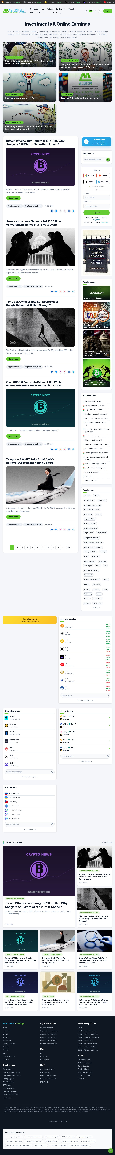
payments (96, 584)
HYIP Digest (7, 1085)
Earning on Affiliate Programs (88, 1037)
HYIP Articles (44, 1082)
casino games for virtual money (97, 453)
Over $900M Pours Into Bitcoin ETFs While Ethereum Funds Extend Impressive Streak (34, 383)
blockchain (101, 500)
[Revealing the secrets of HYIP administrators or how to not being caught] (29, 118)
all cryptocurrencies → (85, 700)
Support (5, 1050)
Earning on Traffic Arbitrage (88, 1034)
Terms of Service (9, 1044)
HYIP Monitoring (8, 1082)
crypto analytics (89, 519)
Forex (46, 13)
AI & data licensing (84, 1063)
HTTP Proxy (13, 806)
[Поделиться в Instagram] (60, 211)
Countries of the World (11, 1094)
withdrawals (98, 603)
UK (94, 11)
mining (105, 579)
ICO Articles (44, 1060)
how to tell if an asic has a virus (96, 418)
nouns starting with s (92, 472)
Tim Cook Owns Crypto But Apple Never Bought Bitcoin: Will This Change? (32, 303)
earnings (103, 552)
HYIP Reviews (45, 1072)
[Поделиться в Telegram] (73, 211)
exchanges (88, 566)
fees (98, 566)
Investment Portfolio (10, 1091)
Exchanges (60, 9)
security (95, 589)
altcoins (87, 496)
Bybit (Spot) (14, 740)
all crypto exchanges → (30, 777)
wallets (86, 603)
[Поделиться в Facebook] (51, 211)
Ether (86, 556)
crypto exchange (90, 523)
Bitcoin (96, 496)
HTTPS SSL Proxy (16, 810)
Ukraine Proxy (14, 797)
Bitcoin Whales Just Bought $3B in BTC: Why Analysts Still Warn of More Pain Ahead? (35, 142)
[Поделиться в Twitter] (56, 211)
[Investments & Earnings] (14, 11)
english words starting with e (95, 468)
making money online (93, 401)
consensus (88, 514)
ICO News (44, 1056)
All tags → (96, 608)
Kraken (12, 763)
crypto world (101, 533)
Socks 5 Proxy (14, 818)
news (86, 584)
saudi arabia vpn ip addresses (96, 436)
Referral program (9, 1056)
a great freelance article (94, 410)
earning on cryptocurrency (93, 547)
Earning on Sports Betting (87, 1047)
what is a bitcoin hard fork (95, 406)
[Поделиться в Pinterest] (64, 211)
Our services (7, 1069)
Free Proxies (7, 1098)
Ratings (50, 9)
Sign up (5, 1034)
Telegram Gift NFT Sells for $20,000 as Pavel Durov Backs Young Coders (30, 461)
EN (91, 11)
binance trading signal (93, 440)
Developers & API (84, 1060)
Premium (6, 1060)
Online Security (83, 1066)
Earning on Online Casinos (87, 1044)
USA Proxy (13, 802)
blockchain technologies (92, 505)
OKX (11, 755)
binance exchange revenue (95, 464)
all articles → (107, 842)
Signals (72, 9)
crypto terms (88, 533)
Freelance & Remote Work (87, 1031)
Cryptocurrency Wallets (48, 1034)
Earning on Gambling (85, 1040)
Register (96, 220)
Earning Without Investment (88, 1050)
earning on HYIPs (90, 552)
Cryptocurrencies (37, 9)
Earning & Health (84, 1069)
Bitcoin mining (89, 500)
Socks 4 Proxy (14, 814)
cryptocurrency (91, 538)
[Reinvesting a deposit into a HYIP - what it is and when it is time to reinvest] (29, 54)
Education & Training (85, 1072)
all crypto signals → (85, 761)
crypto (98, 514)
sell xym (88, 476)
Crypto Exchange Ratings (12, 1075)
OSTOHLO (62, 1121)
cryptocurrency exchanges (93, 542)
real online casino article (94, 448)
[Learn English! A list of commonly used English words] (96, 252)
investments (88, 575)
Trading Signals (8, 1079)
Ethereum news (89, 561)
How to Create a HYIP (48, 1079)
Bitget (12, 716)
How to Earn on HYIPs (48, 1076)
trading (86, 598)
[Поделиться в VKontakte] (69, 211)
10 (58, 548)
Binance (13, 724)
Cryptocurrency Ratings (11, 1072)
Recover (105, 222)
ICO (39, 13)
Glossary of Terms (84, 1075)
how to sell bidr (91, 480)
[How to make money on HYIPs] (29, 87)
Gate (12, 747)
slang (105, 589)
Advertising (56, 13)
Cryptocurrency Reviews (49, 1031)
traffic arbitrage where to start (96, 414)
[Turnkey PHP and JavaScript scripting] (85, 87)
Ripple (86, 589)
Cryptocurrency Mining (48, 1037)
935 (68, 548)
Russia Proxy (14, 793)
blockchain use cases (91, 510)
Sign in (108, 11)
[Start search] (108, 160)
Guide (5, 1053)
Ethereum (95, 556)
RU (87, 11)
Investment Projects (47, 1069)
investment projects (91, 570)
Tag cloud (6, 1031)
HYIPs (32, 13)
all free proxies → (30, 829)
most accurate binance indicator (97, 444)
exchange (102, 561)
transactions (98, 598)
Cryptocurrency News (33, 206)
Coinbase (14, 732)
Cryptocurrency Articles (49, 1044)
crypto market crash (90, 528)
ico (105, 566)
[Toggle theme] (100, 11)
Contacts (6, 1047)
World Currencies (9, 1088)
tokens (98, 594)
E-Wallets (81, 1079)
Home (5, 1028)
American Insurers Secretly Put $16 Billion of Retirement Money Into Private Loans (33, 223)
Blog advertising (30, 620)
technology (88, 594)
